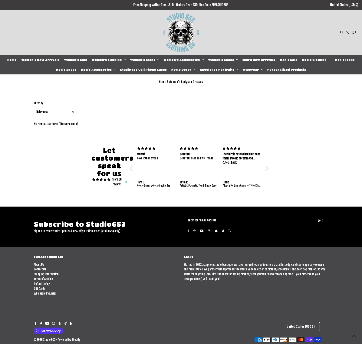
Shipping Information (46, 274)
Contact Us (40, 269)
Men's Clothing (314, 59)
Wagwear (251, 69)
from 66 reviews (117, 182)
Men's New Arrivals (258, 59)
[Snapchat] (216, 231)
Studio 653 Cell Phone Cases (143, 69)
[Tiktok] (223, 231)
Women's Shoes (221, 59)
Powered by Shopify (69, 339)
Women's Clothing (107, 59)
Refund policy (42, 284)
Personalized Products (286, 69)
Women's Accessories (182, 59)
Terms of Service (43, 279)
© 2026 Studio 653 (45, 339)
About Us (39, 264)
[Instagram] (209, 231)
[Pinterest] (194, 231)
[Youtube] (202, 231)
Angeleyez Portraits (217, 69)
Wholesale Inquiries (45, 293)
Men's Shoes (66, 69)
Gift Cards (39, 289)
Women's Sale (75, 59)
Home (12, 59)
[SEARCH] (341, 32)
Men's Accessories (96, 69)
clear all (73, 124)
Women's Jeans (142, 59)
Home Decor (181, 69)
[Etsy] (229, 231)
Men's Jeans (345, 59)
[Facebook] (188, 231)
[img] (101, 179)
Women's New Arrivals (40, 59)
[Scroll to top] (354, 336)
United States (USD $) (344, 5)
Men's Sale (289, 59)
